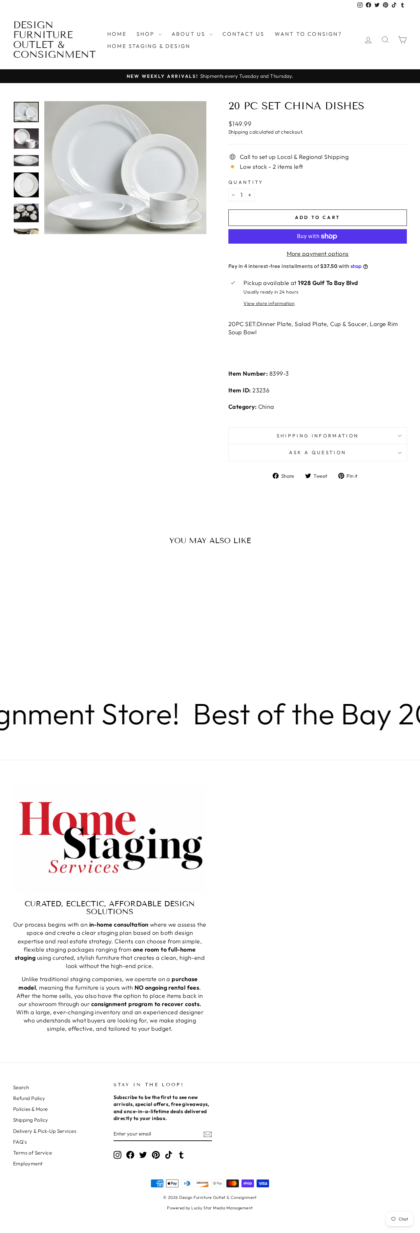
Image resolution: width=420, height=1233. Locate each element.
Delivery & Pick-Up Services (44, 1131)
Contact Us (243, 34)
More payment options (318, 253)
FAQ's (20, 1142)
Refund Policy (29, 1098)
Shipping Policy (30, 1120)
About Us (190, 34)
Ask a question (317, 452)
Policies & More (30, 1109)
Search (21, 1087)
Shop (146, 34)
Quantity (245, 182)
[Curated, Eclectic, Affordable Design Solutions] (109, 839)
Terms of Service (32, 1153)
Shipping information (318, 436)
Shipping (238, 132)
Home (117, 34)
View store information (269, 303)
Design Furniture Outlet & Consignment (54, 39)
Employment (28, 1163)
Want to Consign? (308, 34)
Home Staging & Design (148, 46)
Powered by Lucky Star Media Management (210, 1207)
